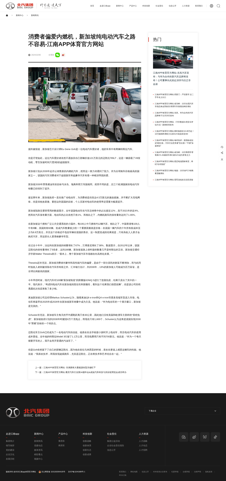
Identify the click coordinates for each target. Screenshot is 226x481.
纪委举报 (174, 472)
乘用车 (61, 441)
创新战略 (87, 441)
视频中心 (38, 459)
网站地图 (133, 472)
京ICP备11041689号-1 (76, 472)
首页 (92, 6)
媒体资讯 (38, 450)
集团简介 (10, 441)
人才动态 (143, 445)
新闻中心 (19, 15)
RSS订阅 (122, 475)
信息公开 (111, 450)
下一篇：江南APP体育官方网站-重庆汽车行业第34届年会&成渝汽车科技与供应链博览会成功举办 (80, 372)
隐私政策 (208, 472)
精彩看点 (38, 454)
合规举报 (186, 472)
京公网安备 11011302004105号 (53, 472)
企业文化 (10, 454)
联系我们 (199, 6)
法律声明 (197, 472)
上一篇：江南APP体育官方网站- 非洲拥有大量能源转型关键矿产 (65, 367)
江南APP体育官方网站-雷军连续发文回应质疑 (174, 180)
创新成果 (87, 454)
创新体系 (87, 445)
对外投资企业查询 (160, 472)
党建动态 (38, 445)
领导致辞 (10, 445)
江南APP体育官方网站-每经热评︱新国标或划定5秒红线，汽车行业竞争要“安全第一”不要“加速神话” (174, 143)
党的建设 (10, 450)
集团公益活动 (113, 441)
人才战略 (143, 441)
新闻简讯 (35, 15)
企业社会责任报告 (115, 445)
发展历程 (10, 459)
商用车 (61, 445)
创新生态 (87, 450)
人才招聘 (143, 450)
